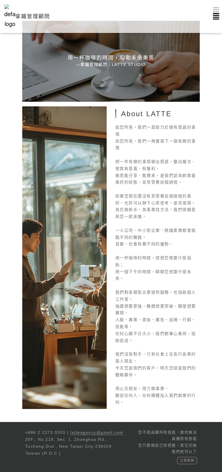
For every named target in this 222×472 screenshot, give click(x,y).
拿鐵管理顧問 (32, 16)
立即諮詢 (187, 460)
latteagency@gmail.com (96, 432)
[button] (216, 16)
